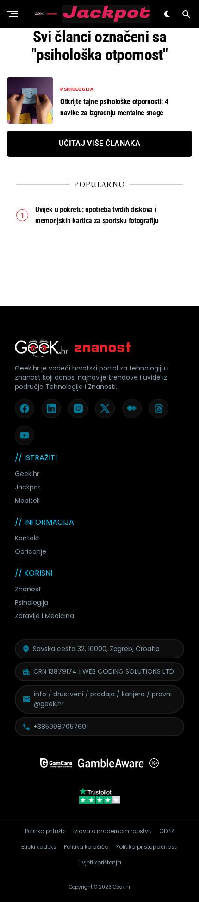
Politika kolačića (86, 847)
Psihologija (31, 602)
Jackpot (28, 487)
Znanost (28, 589)
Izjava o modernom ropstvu (112, 831)
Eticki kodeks (38, 847)
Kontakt (27, 538)
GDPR (166, 831)
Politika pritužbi (45, 831)
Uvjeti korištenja (99, 862)
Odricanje (30, 551)
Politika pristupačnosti (147, 847)
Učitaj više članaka (99, 143)
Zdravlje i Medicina (44, 615)
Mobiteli (27, 500)
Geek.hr (27, 473)
